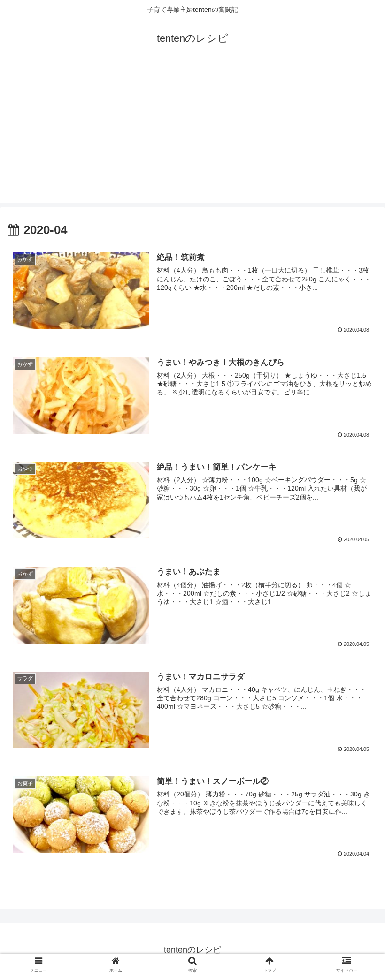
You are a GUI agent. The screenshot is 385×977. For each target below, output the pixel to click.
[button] (356, 827)
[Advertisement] (192, 132)
